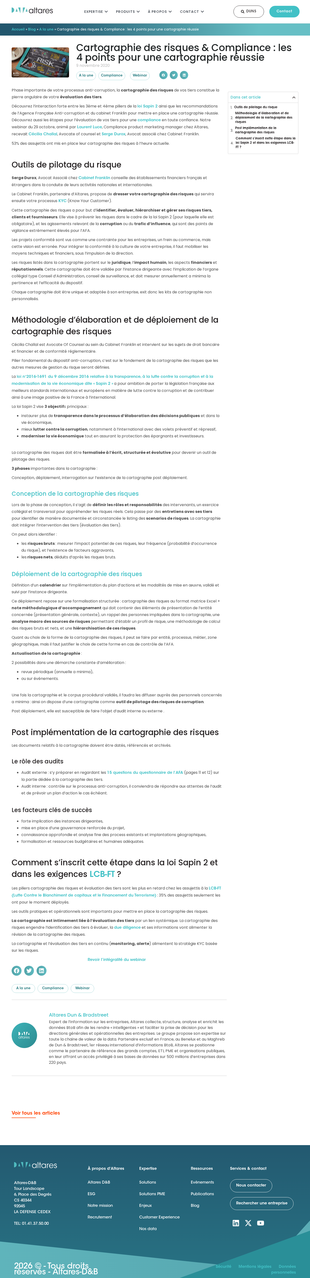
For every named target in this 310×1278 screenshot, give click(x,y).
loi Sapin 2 (147, 106)
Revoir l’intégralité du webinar (117, 960)
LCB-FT (102, 875)
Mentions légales (255, 1267)
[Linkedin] (236, 1223)
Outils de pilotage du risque (255, 107)
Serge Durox (113, 134)
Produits (125, 11)
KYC (62, 201)
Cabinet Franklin (94, 178)
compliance (149, 120)
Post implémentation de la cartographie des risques (255, 130)
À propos (157, 11)
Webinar (140, 75)
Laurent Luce (89, 127)
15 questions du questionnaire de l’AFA (145, 773)
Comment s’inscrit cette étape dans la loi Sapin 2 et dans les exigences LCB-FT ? (265, 143)
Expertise (93, 11)
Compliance (112, 75)
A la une (46, 29)
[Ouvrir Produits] (138, 11)
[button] (163, 75)
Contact (189, 11)
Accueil (18, 29)
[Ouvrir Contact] (202, 11)
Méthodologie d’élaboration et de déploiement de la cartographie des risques (263, 118)
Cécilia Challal (43, 134)
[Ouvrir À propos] (170, 11)
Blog (32, 29)
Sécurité (223, 1267)
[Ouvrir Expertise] (106, 11)
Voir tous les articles (36, 1113)
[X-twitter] (248, 1223)
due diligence (127, 928)
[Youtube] (260, 1223)
